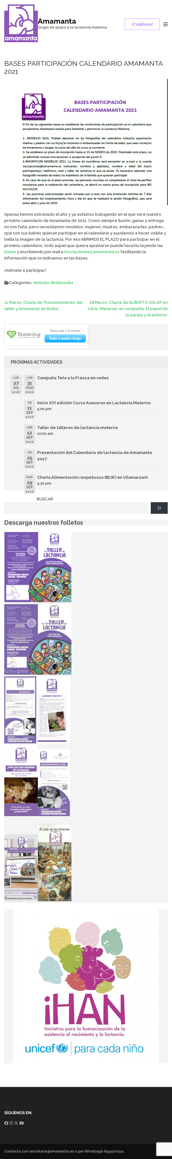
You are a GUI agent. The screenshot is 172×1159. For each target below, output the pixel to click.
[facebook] (6, 1123)
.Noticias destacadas (53, 282)
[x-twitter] (16, 1123)
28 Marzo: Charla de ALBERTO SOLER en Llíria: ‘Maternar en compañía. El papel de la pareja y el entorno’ (128, 308)
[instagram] (11, 1123)
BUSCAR (45, 499)
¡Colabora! (142, 24)
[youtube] (21, 1123)
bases (10, 251)
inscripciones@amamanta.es (92, 251)
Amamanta (57, 21)
